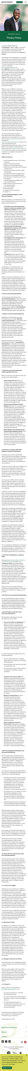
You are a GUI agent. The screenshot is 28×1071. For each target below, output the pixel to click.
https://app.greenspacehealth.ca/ (16, 138)
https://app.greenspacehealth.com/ (11, 142)
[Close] (26, 1055)
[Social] (3, 1041)
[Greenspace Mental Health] (22, 1042)
